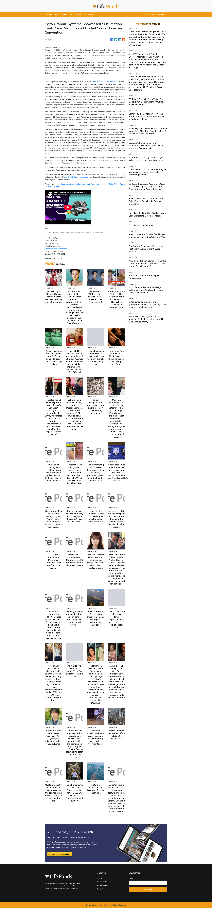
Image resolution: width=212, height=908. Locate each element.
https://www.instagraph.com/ (56, 249)
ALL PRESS (76, 14)
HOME (49, 14)
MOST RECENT (61, 14)
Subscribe (148, 889)
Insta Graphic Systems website (75, 177)
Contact (100, 889)
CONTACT (88, 14)
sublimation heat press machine (104, 82)
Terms (99, 878)
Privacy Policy (102, 882)
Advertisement (103, 885)
